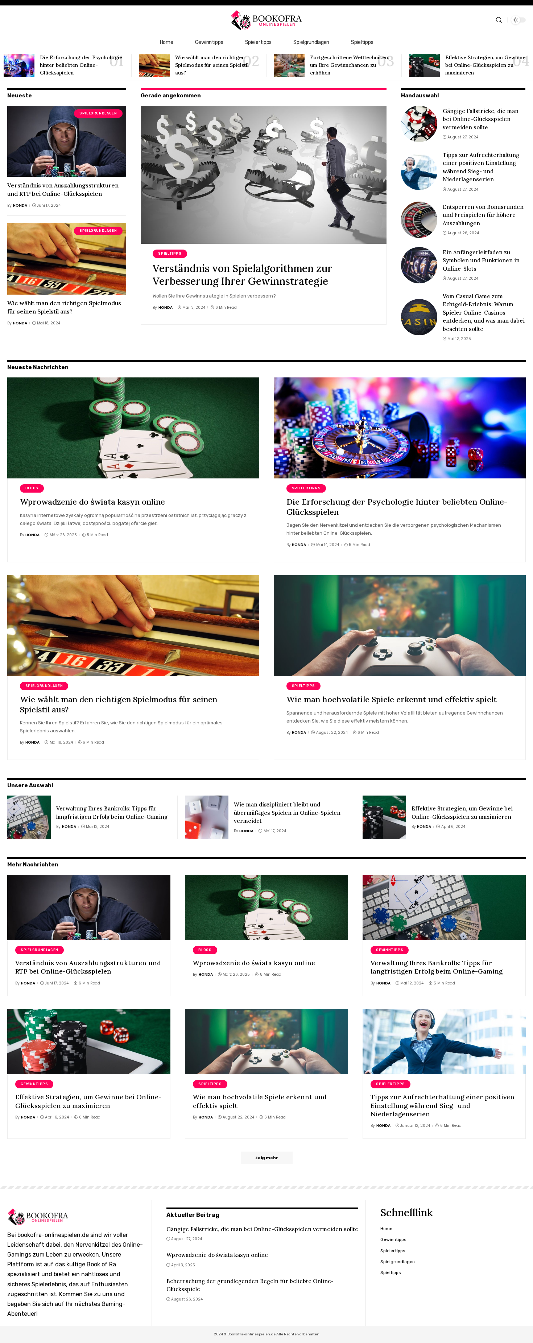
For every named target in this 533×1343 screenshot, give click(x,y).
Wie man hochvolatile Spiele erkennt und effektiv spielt (391, 699)
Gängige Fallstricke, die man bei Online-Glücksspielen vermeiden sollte (480, 119)
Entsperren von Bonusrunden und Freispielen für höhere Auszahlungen (483, 215)
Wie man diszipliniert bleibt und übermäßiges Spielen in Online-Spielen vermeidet (287, 812)
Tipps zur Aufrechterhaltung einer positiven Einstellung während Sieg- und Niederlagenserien (443, 1105)
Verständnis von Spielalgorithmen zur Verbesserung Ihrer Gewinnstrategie (242, 275)
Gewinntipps (389, 950)
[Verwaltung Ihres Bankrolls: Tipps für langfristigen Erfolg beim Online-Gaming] (29, 817)
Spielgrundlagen (98, 113)
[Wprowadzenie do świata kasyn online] (133, 427)
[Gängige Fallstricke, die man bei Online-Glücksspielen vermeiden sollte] (419, 124)
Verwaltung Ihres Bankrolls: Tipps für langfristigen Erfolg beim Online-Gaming (437, 967)
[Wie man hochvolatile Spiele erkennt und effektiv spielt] (400, 625)
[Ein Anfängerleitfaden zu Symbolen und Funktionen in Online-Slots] (419, 265)
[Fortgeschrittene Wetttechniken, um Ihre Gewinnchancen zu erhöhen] (289, 65)
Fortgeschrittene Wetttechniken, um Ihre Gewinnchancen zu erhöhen (349, 65)
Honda (20, 205)
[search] (499, 20)
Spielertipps (306, 488)
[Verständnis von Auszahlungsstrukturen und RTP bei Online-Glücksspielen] (66, 141)
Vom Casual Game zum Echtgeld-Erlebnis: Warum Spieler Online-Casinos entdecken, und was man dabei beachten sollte (484, 312)
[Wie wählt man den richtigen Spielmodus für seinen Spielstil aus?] (154, 65)
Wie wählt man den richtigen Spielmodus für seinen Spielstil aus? (212, 65)
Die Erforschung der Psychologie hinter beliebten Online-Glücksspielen (81, 65)
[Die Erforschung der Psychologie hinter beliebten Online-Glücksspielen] (19, 65)
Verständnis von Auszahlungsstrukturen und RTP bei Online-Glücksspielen (88, 967)
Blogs (31, 488)
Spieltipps (169, 253)
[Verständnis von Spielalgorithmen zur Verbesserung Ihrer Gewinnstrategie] (264, 175)
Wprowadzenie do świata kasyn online (92, 502)
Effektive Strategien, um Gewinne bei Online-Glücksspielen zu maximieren (485, 65)
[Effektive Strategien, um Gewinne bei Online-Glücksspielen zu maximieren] (424, 65)
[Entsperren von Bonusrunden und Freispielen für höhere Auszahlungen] (419, 220)
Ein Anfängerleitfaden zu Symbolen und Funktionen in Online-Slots (481, 260)
